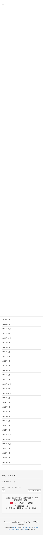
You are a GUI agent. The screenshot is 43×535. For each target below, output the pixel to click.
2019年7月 (6, 407)
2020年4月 (6, 366)
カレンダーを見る (34, 491)
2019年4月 (6, 416)
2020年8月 (6, 347)
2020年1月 (6, 379)
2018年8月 (6, 453)
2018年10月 (6, 444)
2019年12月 (6, 384)
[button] (3, 491)
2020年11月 (6, 333)
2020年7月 (6, 352)
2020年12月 (6, 329)
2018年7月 (6, 458)
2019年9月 (6, 398)
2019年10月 (6, 393)
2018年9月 (6, 448)
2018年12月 (6, 435)
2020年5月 (6, 361)
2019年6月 (6, 412)
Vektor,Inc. (25, 529)
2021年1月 (6, 324)
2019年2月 (6, 425)
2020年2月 (6, 375)
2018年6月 (6, 462)
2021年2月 (6, 319)
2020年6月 (6, 356)
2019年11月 (6, 389)
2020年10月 (6, 338)
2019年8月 (6, 402)
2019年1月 (6, 430)
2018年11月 (6, 439)
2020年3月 (6, 370)
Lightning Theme (27, 527)
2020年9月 (6, 343)
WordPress (15, 527)
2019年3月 (6, 421)
